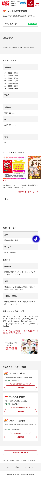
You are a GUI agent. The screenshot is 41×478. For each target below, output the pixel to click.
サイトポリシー (29, 467)
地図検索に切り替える (20, 452)
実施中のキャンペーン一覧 (27, 191)
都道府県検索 (30, 5)
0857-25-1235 (10, 113)
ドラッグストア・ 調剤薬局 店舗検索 (15, 3)
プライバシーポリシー (14, 467)
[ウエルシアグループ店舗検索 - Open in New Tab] (23, 3)
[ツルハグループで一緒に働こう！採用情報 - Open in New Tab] (20, 346)
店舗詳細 (20, 388)
